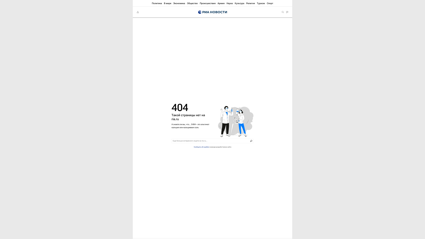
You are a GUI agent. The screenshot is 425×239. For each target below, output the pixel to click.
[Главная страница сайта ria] (212, 12)
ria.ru (175, 119)
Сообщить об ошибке (201, 147)
